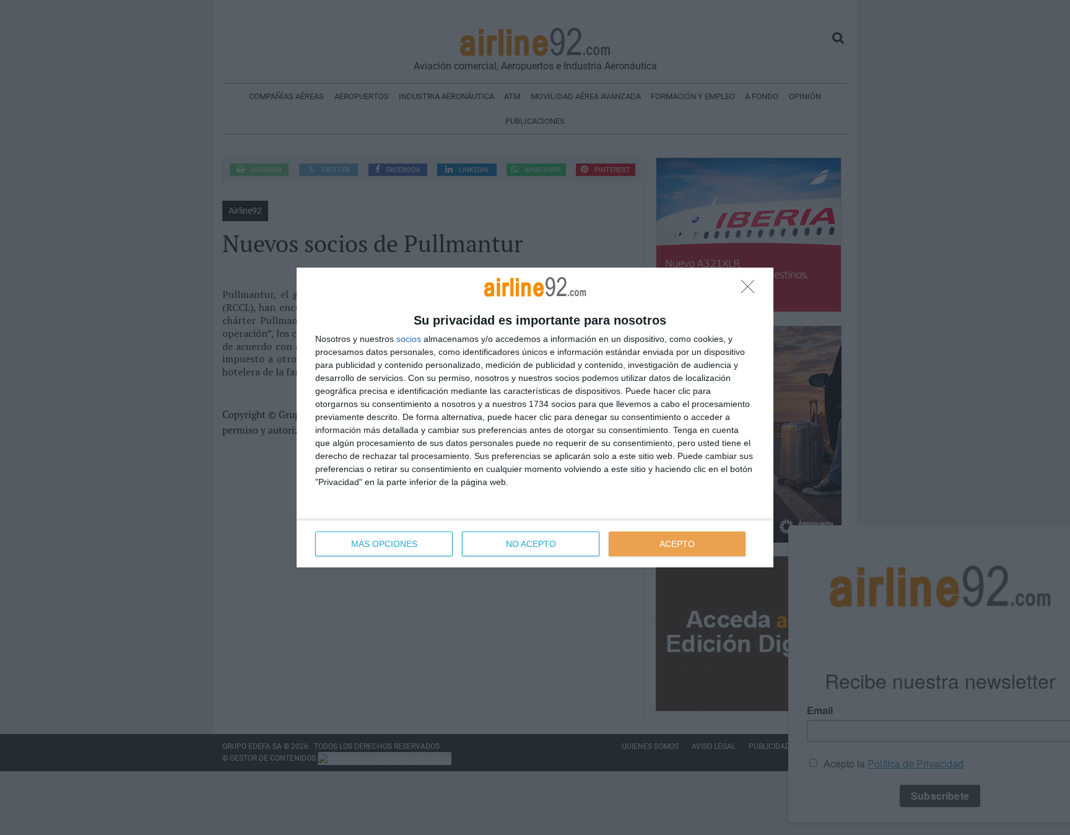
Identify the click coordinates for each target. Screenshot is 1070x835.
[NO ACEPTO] (751, 290)
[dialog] (535, 417)
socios (408, 338)
